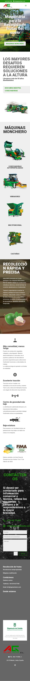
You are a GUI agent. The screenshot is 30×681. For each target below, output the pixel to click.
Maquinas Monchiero (15, 44)
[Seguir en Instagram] (15, 665)
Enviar (23, 554)
